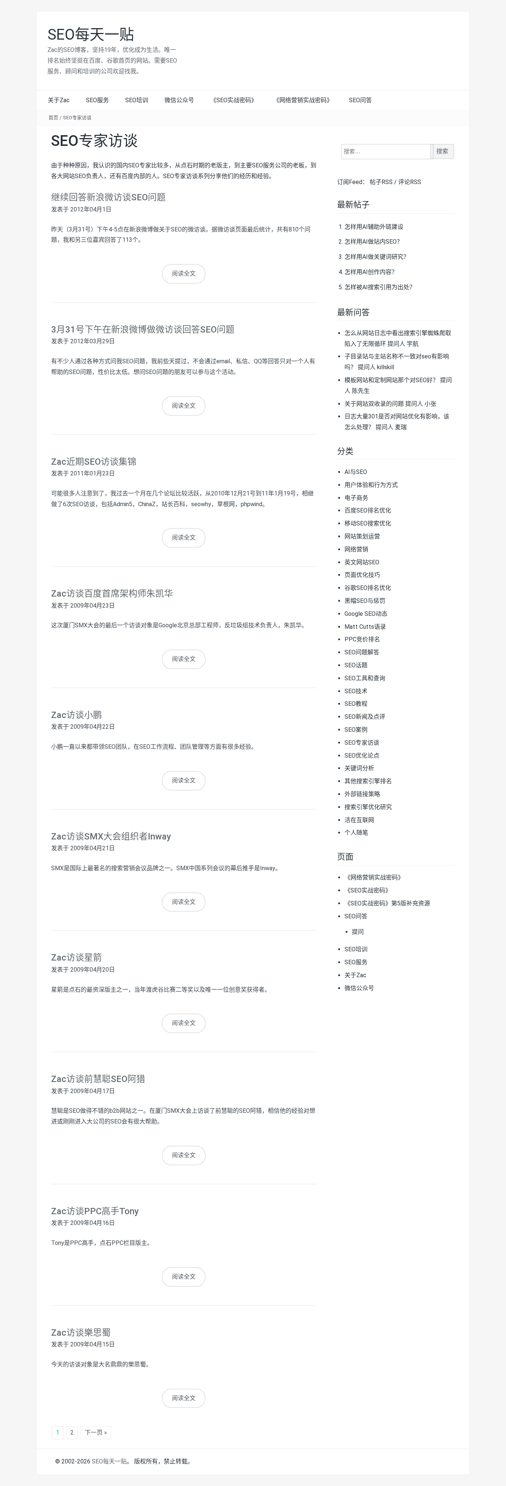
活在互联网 (359, 820)
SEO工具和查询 (364, 678)
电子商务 (356, 497)
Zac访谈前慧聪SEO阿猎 (98, 1079)
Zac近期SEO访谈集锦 (93, 462)
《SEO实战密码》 (233, 100)
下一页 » (96, 1432)
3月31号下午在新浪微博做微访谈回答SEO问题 (142, 329)
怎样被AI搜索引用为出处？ (379, 287)
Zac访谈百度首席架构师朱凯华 (112, 593)
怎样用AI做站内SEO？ (373, 241)
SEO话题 (355, 665)
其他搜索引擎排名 (368, 781)
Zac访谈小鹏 (76, 715)
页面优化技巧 (362, 574)
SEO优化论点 (361, 755)
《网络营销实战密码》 (303, 100)
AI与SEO (355, 471)
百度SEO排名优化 (367, 510)
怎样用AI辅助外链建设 (373, 226)
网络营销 (356, 549)
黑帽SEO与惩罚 (364, 600)
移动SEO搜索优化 (367, 523)
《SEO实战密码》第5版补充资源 (387, 903)
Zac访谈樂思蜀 (81, 1333)
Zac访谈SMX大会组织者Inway (111, 836)
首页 (53, 117)
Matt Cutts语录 (365, 626)
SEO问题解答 (361, 652)
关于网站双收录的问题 (374, 403)
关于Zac (59, 100)
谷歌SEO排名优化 (367, 587)
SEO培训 (136, 100)
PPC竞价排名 (362, 639)
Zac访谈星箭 (76, 957)
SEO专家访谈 (77, 117)
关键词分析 (359, 768)
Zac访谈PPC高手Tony (95, 1211)
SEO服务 (97, 100)
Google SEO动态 (365, 613)
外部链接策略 (362, 794)
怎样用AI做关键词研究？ (376, 256)
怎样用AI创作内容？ (370, 272)
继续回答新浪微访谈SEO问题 (108, 197)
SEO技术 (355, 691)
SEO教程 (355, 703)
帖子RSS (381, 182)
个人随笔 (356, 832)
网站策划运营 (362, 536)
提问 (358, 931)
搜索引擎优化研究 (368, 807)
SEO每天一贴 (90, 34)
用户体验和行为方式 (371, 484)
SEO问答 (360, 100)
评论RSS (409, 182)
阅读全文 (184, 273)
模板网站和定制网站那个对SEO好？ (391, 380)
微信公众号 (179, 100)
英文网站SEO (361, 562)
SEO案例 (355, 729)
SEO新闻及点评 (364, 716)
